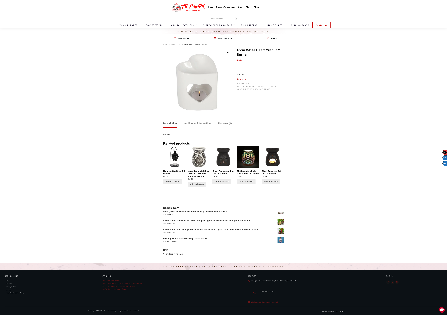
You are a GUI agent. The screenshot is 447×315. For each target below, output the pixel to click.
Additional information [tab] (197, 123)
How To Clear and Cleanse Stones (114, 289)
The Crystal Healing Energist (256, 89)
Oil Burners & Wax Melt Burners (261, 86)
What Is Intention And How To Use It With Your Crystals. (122, 283)
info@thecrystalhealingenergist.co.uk (264, 302)
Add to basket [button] (172, 181)
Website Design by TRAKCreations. (333, 311)
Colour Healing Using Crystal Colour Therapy (118, 286)
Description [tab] (170, 123)
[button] (228, 52)
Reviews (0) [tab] (225, 123)
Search (236, 18)
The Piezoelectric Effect (110, 281)
